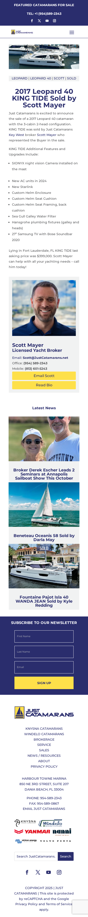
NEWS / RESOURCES (44, 756)
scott (59, 78)
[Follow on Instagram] (54, 21)
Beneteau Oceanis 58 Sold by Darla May (44, 537)
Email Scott (44, 376)
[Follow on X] (39, 21)
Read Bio (44, 385)
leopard (20, 78)
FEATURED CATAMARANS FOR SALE (44, 5)
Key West (16, 135)
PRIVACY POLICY (44, 766)
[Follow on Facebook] (32, 21)
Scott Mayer (46, 135)
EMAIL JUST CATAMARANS (44, 809)
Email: (40, 358)
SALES (44, 750)
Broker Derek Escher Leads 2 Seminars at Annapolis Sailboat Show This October (44, 474)
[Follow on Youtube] (47, 21)
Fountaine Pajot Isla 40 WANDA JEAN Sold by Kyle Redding (44, 601)
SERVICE (44, 745)
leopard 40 (40, 78)
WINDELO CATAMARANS (44, 734)
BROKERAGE (44, 739)
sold (71, 78)
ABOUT (44, 761)
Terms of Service (59, 904)
